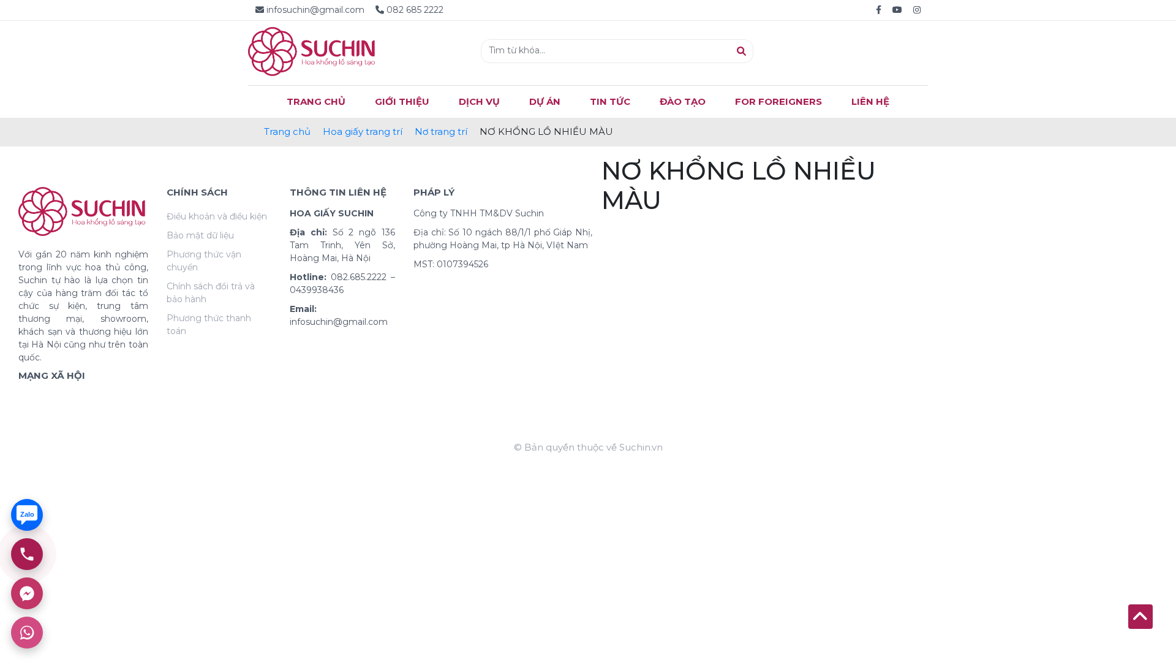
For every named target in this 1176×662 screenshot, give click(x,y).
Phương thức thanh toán (209, 325)
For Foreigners (778, 101)
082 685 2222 (413, 9)
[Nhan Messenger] (27, 593)
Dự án (544, 101)
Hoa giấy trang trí (362, 131)
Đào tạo (683, 101)
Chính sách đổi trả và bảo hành (211, 293)
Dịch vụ (479, 101)
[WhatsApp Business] (27, 633)
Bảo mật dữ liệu (200, 235)
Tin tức (610, 101)
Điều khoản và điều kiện (217, 216)
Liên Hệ (870, 101)
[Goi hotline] (27, 554)
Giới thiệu (402, 101)
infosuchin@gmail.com (315, 9)
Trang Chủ (316, 101)
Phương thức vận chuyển (204, 261)
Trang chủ (287, 131)
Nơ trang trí (441, 131)
